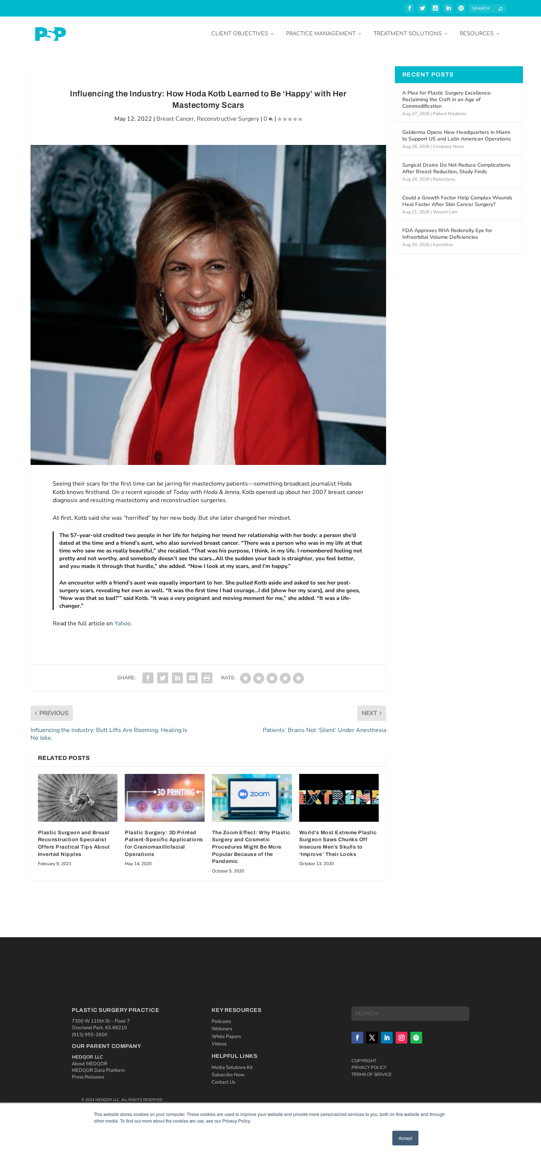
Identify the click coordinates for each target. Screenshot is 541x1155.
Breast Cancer (175, 119)
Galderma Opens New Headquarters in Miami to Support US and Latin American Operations (456, 135)
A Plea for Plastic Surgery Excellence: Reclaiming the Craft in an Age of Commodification (446, 99)
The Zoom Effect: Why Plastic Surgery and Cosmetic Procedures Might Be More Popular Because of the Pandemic (251, 847)
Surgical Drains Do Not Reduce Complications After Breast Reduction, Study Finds (456, 168)
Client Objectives (239, 33)
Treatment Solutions (408, 33)
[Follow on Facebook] (357, 1038)
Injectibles (443, 245)
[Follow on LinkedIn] (387, 1038)
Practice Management (321, 33)
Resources (477, 33)
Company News (448, 146)
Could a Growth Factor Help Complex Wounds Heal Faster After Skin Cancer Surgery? (457, 201)
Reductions (444, 179)
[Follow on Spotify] (416, 1038)
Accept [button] (405, 1138)
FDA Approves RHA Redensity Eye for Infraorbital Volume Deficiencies (447, 234)
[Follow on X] (372, 1038)
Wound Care (445, 212)
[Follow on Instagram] (401, 1038)
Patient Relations (450, 114)
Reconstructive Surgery (228, 119)
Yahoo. (123, 623)
